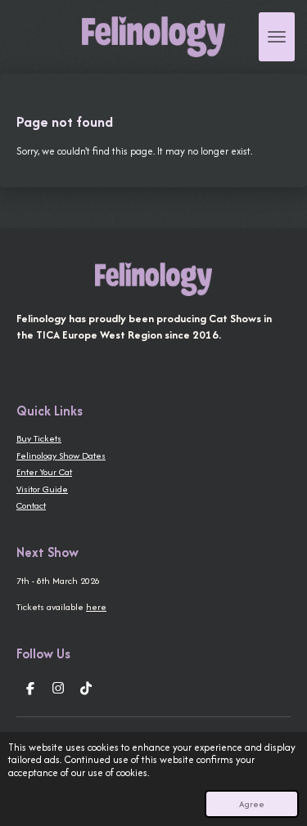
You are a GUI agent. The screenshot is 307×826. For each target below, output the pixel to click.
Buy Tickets (38, 438)
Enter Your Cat (44, 471)
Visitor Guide (42, 489)
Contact (31, 505)
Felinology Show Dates (61, 455)
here (96, 606)
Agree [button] (251, 803)
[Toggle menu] (277, 36)
